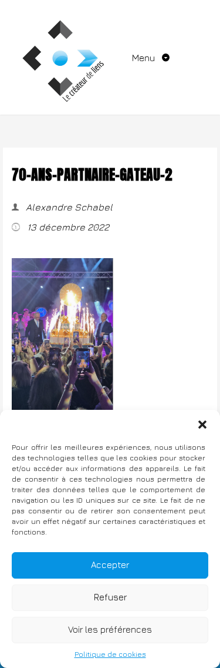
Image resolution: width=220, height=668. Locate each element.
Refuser (110, 597)
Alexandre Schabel (68, 207)
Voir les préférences (110, 629)
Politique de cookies (110, 654)
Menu (144, 57)
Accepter (110, 565)
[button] (202, 424)
